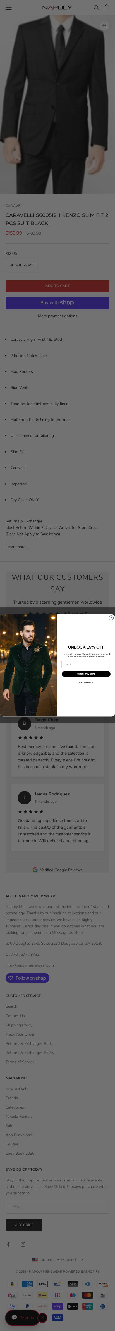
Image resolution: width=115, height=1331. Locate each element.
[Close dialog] (111, 618)
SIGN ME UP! (86, 674)
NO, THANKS (86, 683)
